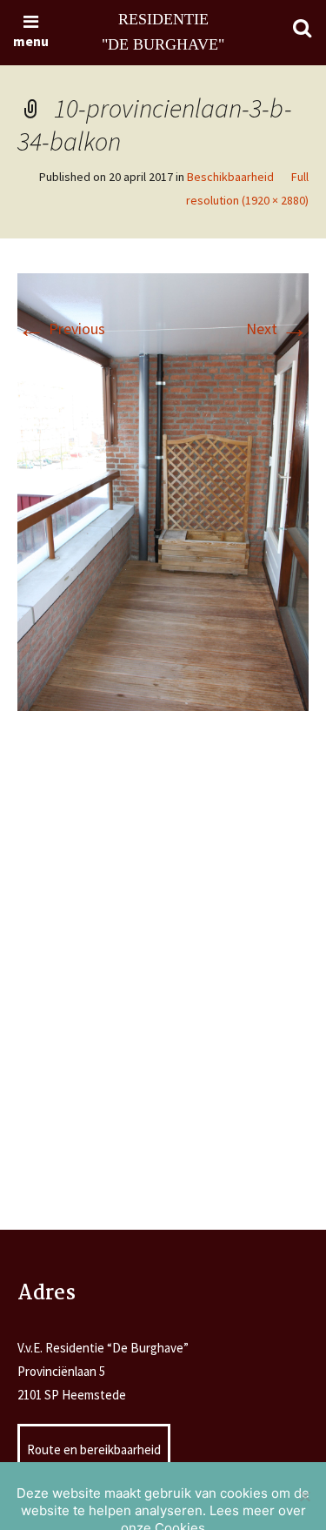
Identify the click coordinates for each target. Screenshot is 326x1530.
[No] (304, 1496)
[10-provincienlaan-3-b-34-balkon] (163, 490)
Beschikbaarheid (230, 177)
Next (277, 329)
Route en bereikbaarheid (94, 1449)
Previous (61, 329)
